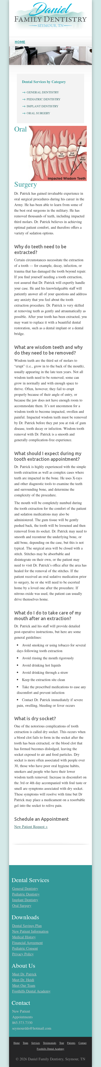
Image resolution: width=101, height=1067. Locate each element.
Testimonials (49, 1043)
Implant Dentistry (25, 899)
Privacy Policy (23, 953)
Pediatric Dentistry (26, 894)
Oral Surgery (21, 905)
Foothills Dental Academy (31, 991)
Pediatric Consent (25, 948)
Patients (71, 1043)
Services (35, 1043)
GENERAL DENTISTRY (43, 92)
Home (16, 1043)
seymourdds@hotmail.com (31, 1028)
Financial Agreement (27, 942)
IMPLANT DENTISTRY (43, 106)
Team (25, 1043)
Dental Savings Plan (27, 925)
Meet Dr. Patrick (24, 974)
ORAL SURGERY (38, 113)
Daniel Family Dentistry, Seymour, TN (56, 1058)
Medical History (24, 936)
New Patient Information (30, 931)
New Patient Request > (31, 826)
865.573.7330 (22, 1022)
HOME (20, 42)
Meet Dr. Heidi (23, 979)
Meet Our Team (23, 985)
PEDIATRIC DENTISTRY (44, 99)
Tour (61, 1043)
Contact (82, 1043)
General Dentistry (25, 888)
